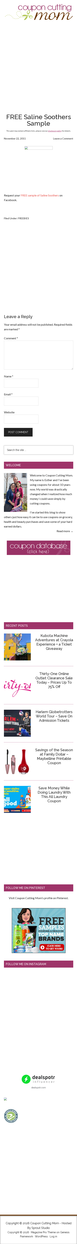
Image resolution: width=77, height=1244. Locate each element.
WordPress (41, 1236)
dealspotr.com (38, 1087)
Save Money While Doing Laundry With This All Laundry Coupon (54, 794)
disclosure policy (55, 131)
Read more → (65, 531)
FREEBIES (23, 218)
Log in (53, 1236)
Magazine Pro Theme (43, 1232)
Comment (11, 338)
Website (9, 412)
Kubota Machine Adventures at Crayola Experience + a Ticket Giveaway (54, 642)
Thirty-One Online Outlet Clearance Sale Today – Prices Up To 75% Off (54, 680)
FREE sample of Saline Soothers (40, 195)
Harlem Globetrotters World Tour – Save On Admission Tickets (54, 716)
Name (8, 376)
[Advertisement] (38, 66)
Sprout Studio (41, 1228)
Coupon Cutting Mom (38, 12)
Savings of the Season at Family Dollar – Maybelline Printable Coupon (54, 756)
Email (8, 394)
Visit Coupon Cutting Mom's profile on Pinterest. (38, 898)
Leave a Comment (63, 138)
